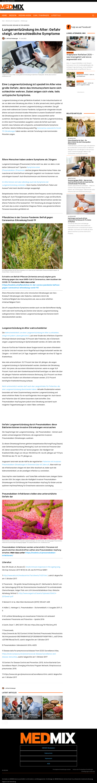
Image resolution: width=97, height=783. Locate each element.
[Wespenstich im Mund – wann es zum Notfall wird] (70, 75)
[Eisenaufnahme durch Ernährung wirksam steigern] (53, 708)
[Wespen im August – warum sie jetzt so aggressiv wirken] (70, 84)
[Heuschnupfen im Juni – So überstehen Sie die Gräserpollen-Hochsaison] (80, 127)
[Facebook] (68, 27)
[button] (93, 15)
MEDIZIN (12, 712)
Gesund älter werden (21, 25)
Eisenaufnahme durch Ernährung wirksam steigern (52, 716)
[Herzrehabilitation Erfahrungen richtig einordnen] (12, 708)
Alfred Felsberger (12, 38)
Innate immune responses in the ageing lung (43, 567)
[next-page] (6, 723)
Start (3, 21)
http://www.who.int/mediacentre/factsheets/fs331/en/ (25, 575)
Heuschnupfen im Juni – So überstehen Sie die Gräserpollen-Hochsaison (79, 142)
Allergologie (70, 52)
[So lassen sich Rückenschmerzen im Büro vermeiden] (32, 708)
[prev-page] (3, 723)
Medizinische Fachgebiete (13, 21)
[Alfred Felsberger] (3, 38)
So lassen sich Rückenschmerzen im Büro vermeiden (32, 716)
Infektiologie (24, 21)
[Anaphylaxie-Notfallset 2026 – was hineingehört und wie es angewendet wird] (80, 43)
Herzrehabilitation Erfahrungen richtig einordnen (12, 716)
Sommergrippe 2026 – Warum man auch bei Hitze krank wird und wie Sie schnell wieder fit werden (80, 182)
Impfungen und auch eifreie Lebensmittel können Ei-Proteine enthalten (79, 220)
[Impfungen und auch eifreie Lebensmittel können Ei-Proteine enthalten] (80, 204)
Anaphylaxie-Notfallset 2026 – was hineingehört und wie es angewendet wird (80, 57)
